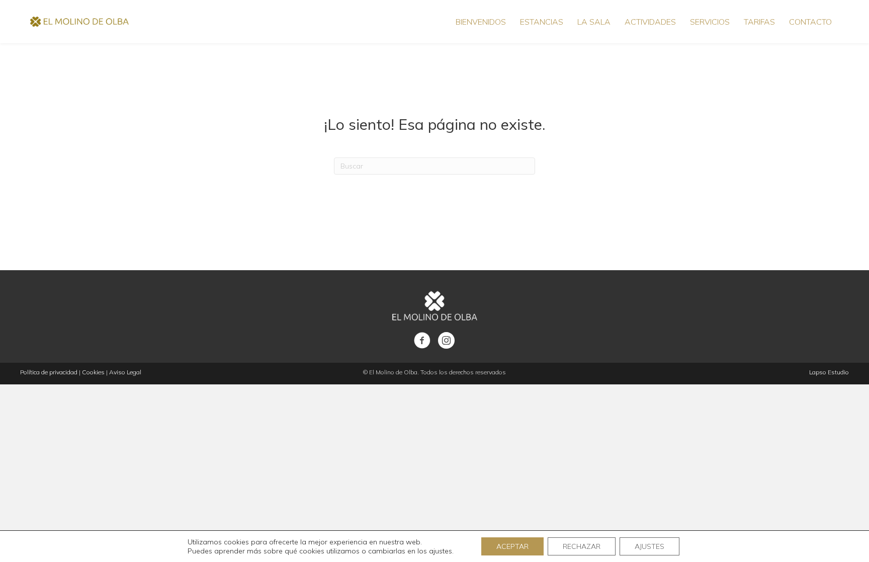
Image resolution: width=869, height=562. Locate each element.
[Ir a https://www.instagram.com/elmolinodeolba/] (446, 341)
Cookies (93, 372)
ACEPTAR (512, 546)
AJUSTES (649, 546)
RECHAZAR (581, 546)
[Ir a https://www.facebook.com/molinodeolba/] (422, 341)
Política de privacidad (48, 372)
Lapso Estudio (829, 372)
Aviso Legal (125, 372)
